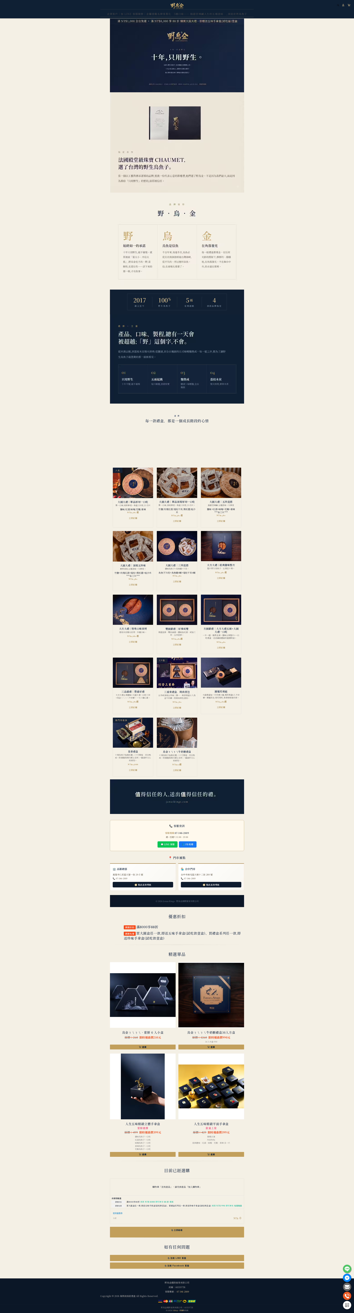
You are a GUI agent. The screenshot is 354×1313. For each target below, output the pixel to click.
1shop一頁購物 (178, 1310)
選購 (144, 1047)
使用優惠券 (118, 1213)
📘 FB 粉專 (187, 844)
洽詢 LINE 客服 (178, 1258)
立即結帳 (178, 1230)
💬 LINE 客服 (168, 844)
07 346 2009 (183, 1291)
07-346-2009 (182, 833)
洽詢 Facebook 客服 (178, 1265)
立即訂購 (133, 518)
